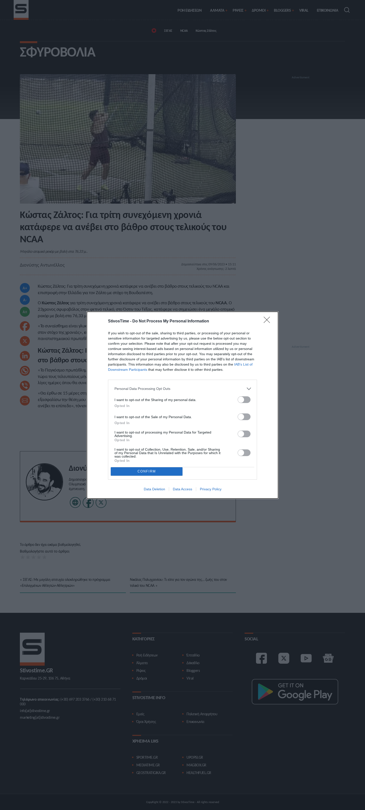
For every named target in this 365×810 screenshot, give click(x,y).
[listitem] (182, 388)
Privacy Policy (210, 489)
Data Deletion (154, 489)
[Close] (268, 321)
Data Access (182, 489)
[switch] (244, 399)
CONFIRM (147, 471)
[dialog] (182, 405)
